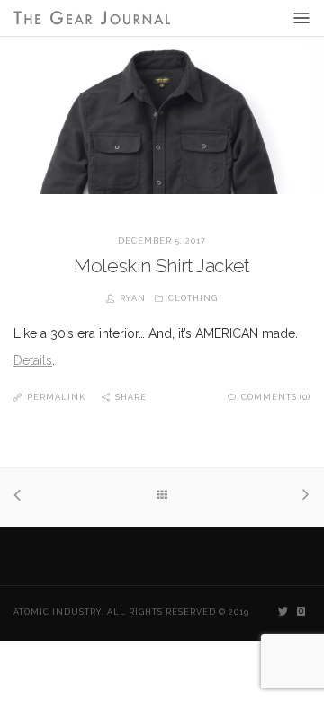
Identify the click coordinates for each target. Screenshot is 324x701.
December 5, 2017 (162, 240)
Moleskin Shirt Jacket (162, 265)
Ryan (133, 298)
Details (33, 360)
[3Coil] (22, 497)
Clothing (193, 298)
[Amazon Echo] (301, 496)
